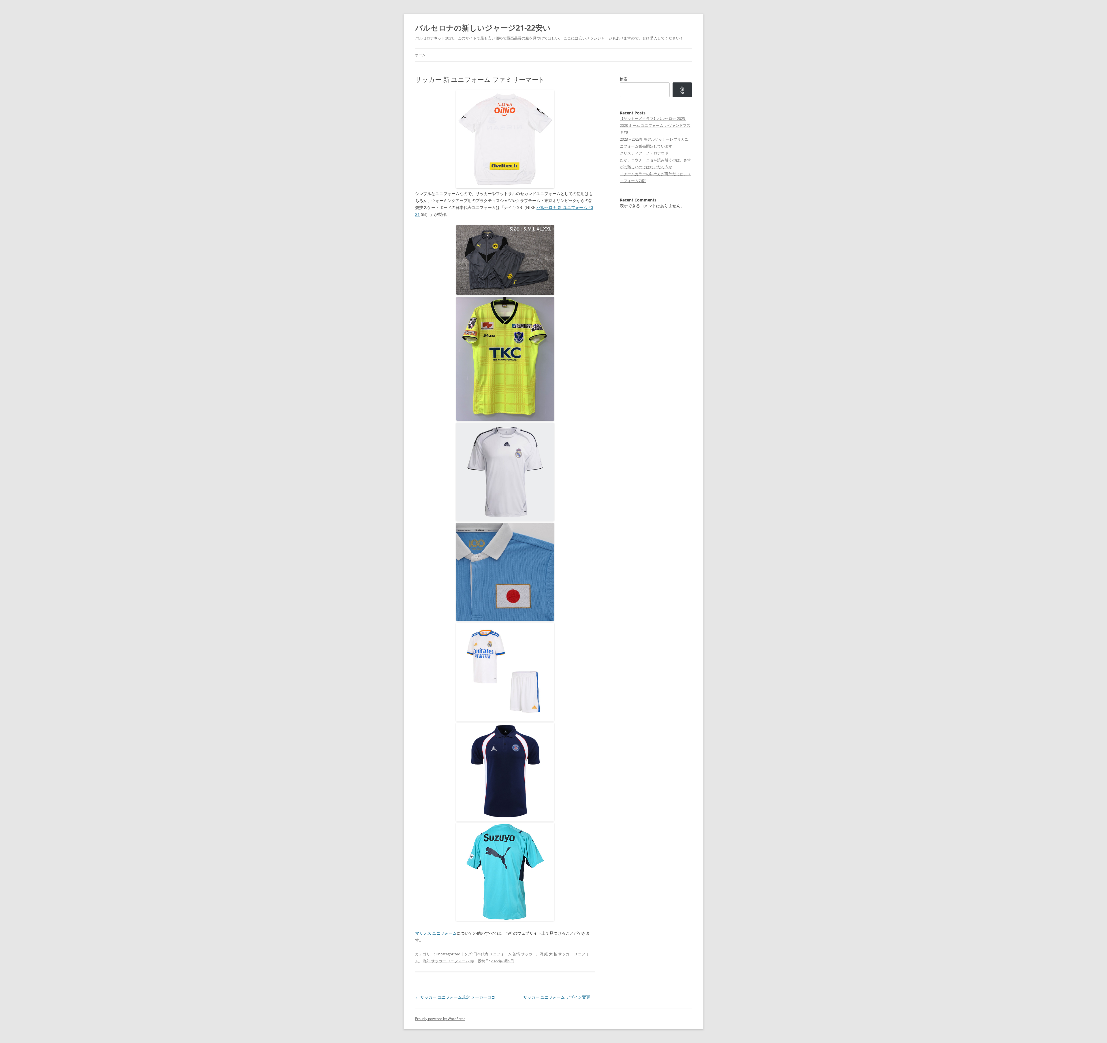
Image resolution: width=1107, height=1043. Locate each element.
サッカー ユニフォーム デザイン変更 (559, 997)
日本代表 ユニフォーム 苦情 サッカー (504, 954)
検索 (623, 79)
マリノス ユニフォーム (436, 933)
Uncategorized (448, 954)
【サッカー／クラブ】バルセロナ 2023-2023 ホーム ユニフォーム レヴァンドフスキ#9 (655, 125)
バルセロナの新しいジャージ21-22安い (483, 27)
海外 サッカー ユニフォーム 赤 (448, 960)
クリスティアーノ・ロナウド (644, 153)
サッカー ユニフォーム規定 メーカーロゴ (455, 997)
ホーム (420, 54)
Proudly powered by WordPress (440, 1018)
